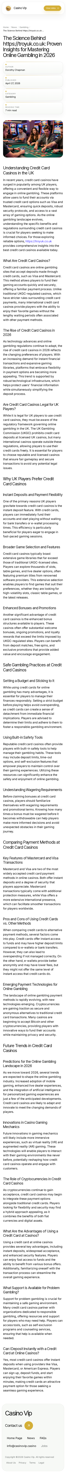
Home (6, 27)
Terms (32, 1462)
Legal (41, 1462)
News (14, 27)
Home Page (14, 1438)
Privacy (22, 1462)
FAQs (43, 1438)
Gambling (23, 27)
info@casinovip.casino (21, 1446)
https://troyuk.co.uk (38, 241)
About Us (11, 1462)
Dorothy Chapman (15, 70)
